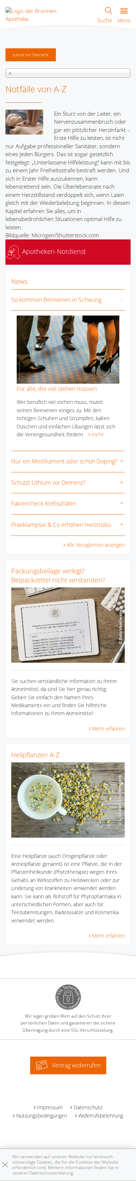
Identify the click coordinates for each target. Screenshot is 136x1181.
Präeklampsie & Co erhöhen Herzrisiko (61, 525)
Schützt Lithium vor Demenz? (48, 482)
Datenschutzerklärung (51, 1173)
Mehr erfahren (108, 728)
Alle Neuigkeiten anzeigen (96, 544)
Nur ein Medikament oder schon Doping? (64, 461)
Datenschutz (88, 1107)
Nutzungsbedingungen (41, 1115)
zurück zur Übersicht (31, 54)
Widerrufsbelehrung (100, 1115)
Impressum (50, 1107)
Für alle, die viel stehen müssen (57, 389)
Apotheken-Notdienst (53, 251)
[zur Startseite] (41, 14)
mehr (98, 434)
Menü (124, 20)
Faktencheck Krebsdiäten (43, 503)
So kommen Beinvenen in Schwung (56, 300)
